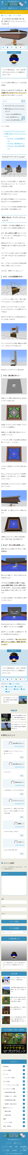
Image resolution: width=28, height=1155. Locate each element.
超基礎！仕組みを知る (11, 1104)
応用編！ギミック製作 (11, 1096)
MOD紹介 (6, 1066)
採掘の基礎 (8, 1115)
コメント (6, 874)
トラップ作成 (17, 15)
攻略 (10, 15)
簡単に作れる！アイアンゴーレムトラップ (14, 110)
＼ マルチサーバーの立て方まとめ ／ (14, 12)
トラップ (10, 689)
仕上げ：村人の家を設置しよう (14, 120)
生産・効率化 (7, 1126)
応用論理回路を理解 (10, 1100)
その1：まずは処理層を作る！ (14, 114)
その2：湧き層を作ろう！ (13, 117)
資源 (8, 692)
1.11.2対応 (10, 686)
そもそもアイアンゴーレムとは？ (14, 105)
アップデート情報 (9, 1077)
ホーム (4, 15)
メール (3, 906)
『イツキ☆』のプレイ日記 (12, 1085)
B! (12, 47)
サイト (3, 913)
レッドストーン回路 (9, 1089)
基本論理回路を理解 (10, 1092)
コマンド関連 (7, 1070)
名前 (2, 899)
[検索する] (25, 932)
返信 (22, 757)
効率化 (17, 689)
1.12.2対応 (19, 686)
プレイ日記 (6, 1081)
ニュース (3, 8)
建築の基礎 (8, 1111)
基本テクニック (13, 8)
